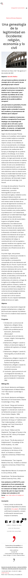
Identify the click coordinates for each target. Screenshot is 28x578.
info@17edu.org (5, 573)
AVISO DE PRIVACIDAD (14, 528)
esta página (14, 509)
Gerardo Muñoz (12, 76)
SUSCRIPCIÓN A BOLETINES (14, 531)
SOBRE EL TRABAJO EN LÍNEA (14, 525)
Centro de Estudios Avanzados (14, 18)
